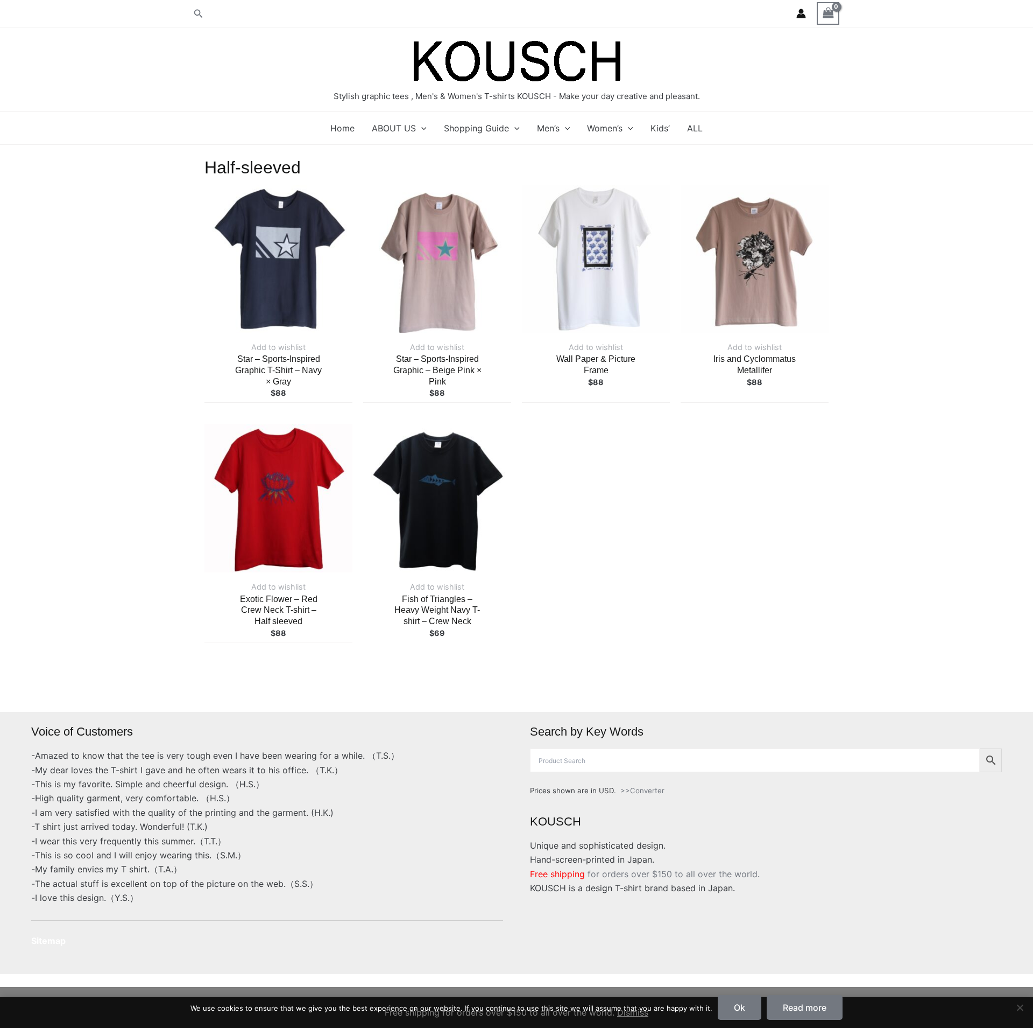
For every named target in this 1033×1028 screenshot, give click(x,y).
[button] (198, 13)
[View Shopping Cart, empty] (828, 13)
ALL (695, 128)
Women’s (604, 128)
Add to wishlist (278, 347)
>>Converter (642, 790)
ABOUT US (394, 128)
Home (342, 128)
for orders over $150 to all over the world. (645, 874)
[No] (1019, 1007)
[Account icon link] (801, 13)
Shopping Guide (476, 128)
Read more (804, 1007)
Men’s (548, 128)
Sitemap (48, 940)
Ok (739, 1007)
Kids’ (660, 128)
